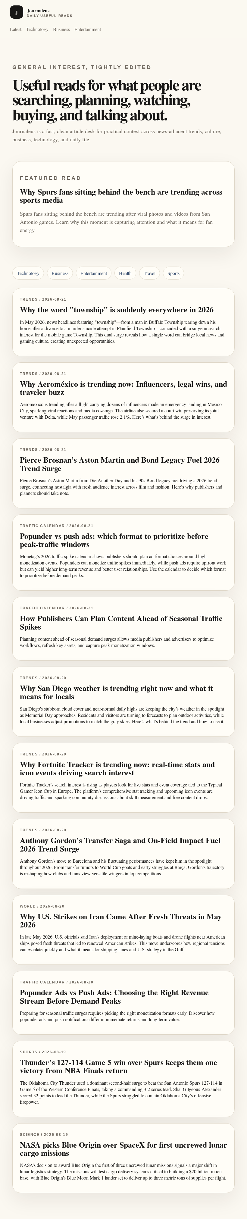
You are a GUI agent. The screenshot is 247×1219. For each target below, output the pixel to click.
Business (61, 29)
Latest (15, 29)
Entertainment (87, 29)
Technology (37, 29)
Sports (173, 273)
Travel (149, 273)
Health (125, 273)
